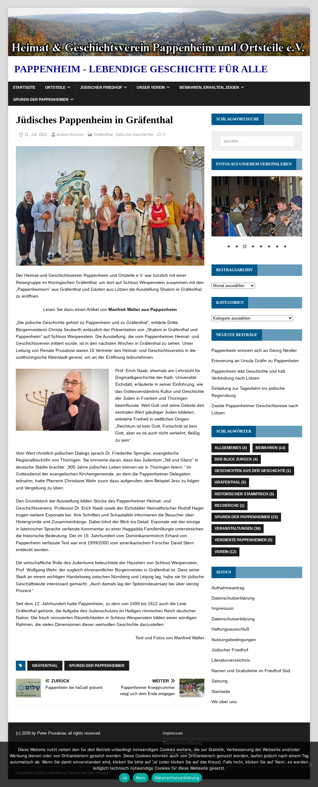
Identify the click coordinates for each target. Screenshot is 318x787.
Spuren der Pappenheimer (41, 99)
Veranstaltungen (238, 528)
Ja (124, 777)
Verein (225, 552)
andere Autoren (70, 134)
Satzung (219, 680)
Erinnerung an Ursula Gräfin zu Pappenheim (255, 360)
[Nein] (310, 764)
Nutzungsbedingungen (233, 639)
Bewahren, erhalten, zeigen (209, 87)
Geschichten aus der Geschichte (253, 471)
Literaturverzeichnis (230, 660)
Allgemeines (231, 448)
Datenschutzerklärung (233, 598)
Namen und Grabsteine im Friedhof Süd (250, 670)
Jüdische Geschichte (134, 134)
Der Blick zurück (236, 459)
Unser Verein (151, 87)
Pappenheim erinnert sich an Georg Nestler (254, 350)
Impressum (222, 608)
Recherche (229, 505)
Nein (140, 777)
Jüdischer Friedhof (101, 87)
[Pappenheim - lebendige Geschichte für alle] (159, 52)
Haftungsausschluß (230, 629)
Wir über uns (224, 701)
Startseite (24, 87)
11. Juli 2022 (36, 134)
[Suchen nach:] (257, 141)
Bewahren (270, 448)
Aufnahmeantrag (227, 587)
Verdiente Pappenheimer (243, 540)
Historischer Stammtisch (244, 494)
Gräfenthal (103, 134)
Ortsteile (55, 87)
